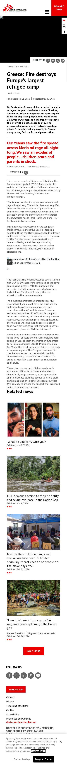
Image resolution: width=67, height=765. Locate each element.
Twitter (31, 676)
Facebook (9, 676)
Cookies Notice (38, 751)
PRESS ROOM (16, 689)
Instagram (16, 676)
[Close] (61, 741)
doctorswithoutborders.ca (21, 722)
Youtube (38, 676)
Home (10, 67)
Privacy (10, 701)
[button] (64, 31)
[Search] (64, 26)
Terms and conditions (17, 705)
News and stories (22, 67)
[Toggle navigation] (47, 12)
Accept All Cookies (43, 759)
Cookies (10, 710)
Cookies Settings (22, 759)
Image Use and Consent (18, 718)
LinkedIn (23, 676)
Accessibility (12, 714)
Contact (10, 697)
